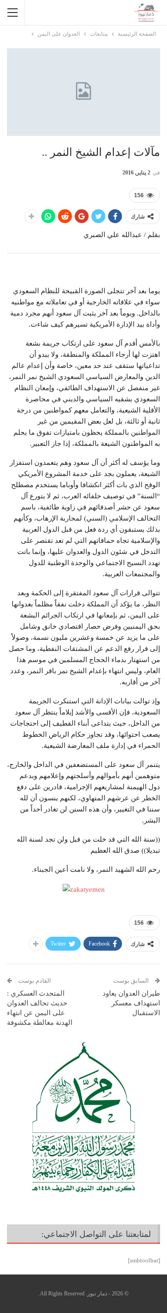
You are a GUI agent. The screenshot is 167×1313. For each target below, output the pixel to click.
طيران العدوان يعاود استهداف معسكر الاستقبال (131, 1003)
